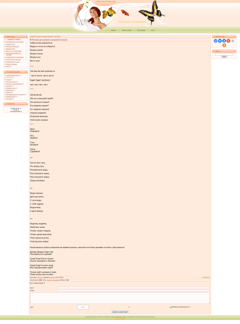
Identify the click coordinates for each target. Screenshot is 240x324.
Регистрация (141, 30)
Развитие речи (10, 88)
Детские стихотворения (13, 84)
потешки (49, 280)
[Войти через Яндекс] (228, 41)
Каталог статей (126, 30)
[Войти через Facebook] (224, 41)
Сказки (8, 79)
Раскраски (9, 90)
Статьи (38, 36)
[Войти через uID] (216, 41)
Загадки (8, 86)
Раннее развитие (47, 36)
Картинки (9, 98)
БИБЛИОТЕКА (10, 96)
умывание (55, 280)
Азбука (8, 92)
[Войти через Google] (233, 41)
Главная (113, 30)
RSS (114, 1)
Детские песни (10, 81)
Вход (152, 30)
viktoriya (52, 277)
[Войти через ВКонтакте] (220, 41)
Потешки (9, 77)
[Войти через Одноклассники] (224, 45)
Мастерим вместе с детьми (15, 94)
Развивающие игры (12, 75)
